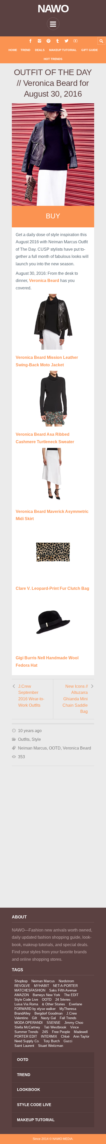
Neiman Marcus (32, 748)
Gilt (34, 1018)
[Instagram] (39, 40)
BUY (53, 216)
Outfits (24, 739)
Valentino (21, 1018)
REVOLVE (22, 985)
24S (45, 1032)
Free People (61, 1032)
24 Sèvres (62, 999)
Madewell (81, 1032)
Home (12, 50)
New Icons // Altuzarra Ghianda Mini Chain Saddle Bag (75, 699)
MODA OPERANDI (28, 1022)
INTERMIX (49, 1036)
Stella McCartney (27, 1027)
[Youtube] (75, 40)
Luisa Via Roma (26, 1004)
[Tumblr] (57, 40)
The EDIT (71, 995)
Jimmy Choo (73, 1022)
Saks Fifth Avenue (63, 990)
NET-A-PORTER (65, 985)
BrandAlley (22, 1013)
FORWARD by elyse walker (35, 1008)
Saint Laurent (24, 1045)
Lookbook (28, 1089)
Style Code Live (26, 999)
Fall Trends (68, 1018)
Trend (25, 50)
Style (36, 739)
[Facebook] (30, 40)
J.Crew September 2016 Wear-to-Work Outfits (31, 695)
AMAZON (21, 995)
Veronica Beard (77, 748)
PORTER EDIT (25, 1036)
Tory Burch (51, 1041)
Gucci (68, 1041)
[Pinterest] (48, 40)
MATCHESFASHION (29, 990)
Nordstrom (66, 981)
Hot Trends (53, 58)
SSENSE (53, 1022)
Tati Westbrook (55, 1027)
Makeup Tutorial (63, 50)
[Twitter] (66, 40)
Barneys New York (46, 995)
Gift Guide (89, 50)
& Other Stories (53, 1004)
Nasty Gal (48, 1018)
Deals (40, 50)
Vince (74, 1027)
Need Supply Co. (27, 1041)
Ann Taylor (81, 1036)
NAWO (53, 9)
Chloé (65, 1036)
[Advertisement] (53, 843)
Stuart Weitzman (50, 1045)
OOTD (55, 748)
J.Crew (71, 1013)
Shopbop (21, 981)
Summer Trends (26, 1032)
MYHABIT (41, 985)
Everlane (75, 1004)
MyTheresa (67, 1008)
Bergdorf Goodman (48, 1013)
